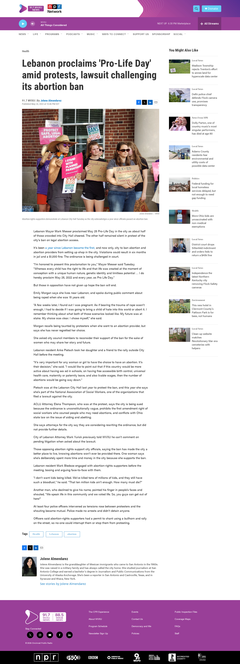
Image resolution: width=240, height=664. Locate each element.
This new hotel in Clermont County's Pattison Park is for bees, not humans (203, 310)
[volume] (32, 23)
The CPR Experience (99, 612)
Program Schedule (98, 626)
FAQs (177, 626)
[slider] (37, 23)
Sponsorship (161, 34)
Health (25, 51)
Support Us (141, 34)
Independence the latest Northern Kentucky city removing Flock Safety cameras (204, 280)
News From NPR (200, 118)
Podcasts (73, 34)
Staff (177, 633)
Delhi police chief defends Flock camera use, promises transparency (204, 99)
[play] (22, 24)
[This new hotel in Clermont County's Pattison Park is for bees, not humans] (179, 306)
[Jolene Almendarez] (29, 566)
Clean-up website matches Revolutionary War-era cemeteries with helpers (204, 341)
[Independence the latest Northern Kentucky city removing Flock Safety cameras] (179, 274)
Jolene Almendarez (51, 100)
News (22, 34)
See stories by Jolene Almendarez (63, 584)
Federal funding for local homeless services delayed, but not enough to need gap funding (204, 191)
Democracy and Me (141, 626)
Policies (135, 633)
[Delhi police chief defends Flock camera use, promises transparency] (179, 95)
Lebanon (54, 534)
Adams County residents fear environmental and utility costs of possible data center (203, 158)
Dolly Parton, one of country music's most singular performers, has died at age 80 (204, 128)
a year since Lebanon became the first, (70, 248)
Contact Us (137, 619)
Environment (198, 300)
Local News (197, 60)
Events (135, 612)
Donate (213, 8)
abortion (72, 534)
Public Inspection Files (186, 612)
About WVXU (95, 619)
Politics (195, 178)
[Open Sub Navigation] (28, 34)
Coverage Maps (183, 619)
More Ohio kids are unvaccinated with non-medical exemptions (203, 221)
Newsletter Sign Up (98, 633)
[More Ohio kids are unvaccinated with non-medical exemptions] (179, 217)
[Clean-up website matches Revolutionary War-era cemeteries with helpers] (179, 335)
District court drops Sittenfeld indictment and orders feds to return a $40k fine (204, 249)
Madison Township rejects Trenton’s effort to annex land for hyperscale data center (205, 71)
